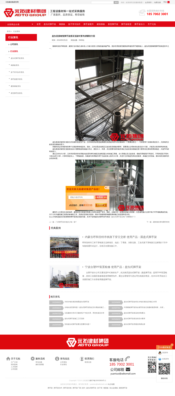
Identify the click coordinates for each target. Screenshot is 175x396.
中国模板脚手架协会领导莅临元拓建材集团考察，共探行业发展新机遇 (149, 307)
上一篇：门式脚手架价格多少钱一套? (62, 222)
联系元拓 (88, 362)
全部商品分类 (13, 24)
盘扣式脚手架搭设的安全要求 (134, 319)
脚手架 (51, 214)
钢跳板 (105, 388)
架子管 (99, 388)
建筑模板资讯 (16, 86)
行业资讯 (16, 31)
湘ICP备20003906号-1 (97, 380)
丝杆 (83, 388)
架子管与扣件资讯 (17, 72)
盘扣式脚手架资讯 (17, 58)
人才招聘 (14, 367)
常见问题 (39, 362)
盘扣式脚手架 (91, 388)
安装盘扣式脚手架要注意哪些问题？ (78, 324)
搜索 (116, 2)
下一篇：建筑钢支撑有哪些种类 (158, 222)
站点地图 (111, 384)
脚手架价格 (67, 388)
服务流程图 (40, 364)
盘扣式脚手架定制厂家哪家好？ (123, 217)
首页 (8, 31)
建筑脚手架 (123, 388)
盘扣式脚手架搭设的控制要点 (134, 313)
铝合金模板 (114, 388)
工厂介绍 (14, 362)
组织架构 (14, 364)
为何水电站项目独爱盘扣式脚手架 (77, 302)
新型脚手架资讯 (16, 93)
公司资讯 (63, 362)
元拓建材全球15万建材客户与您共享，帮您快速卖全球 (84, 313)
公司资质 (14, 369)
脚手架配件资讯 (16, 79)
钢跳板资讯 (15, 65)
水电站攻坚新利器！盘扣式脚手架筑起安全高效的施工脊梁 (86, 307)
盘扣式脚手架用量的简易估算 (134, 324)
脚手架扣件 (58, 388)
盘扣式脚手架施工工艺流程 (74, 319)
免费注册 (157, 2)
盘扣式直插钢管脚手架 (152, 46)
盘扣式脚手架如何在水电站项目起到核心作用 (140, 302)
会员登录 (148, 2)
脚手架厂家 (77, 388)
